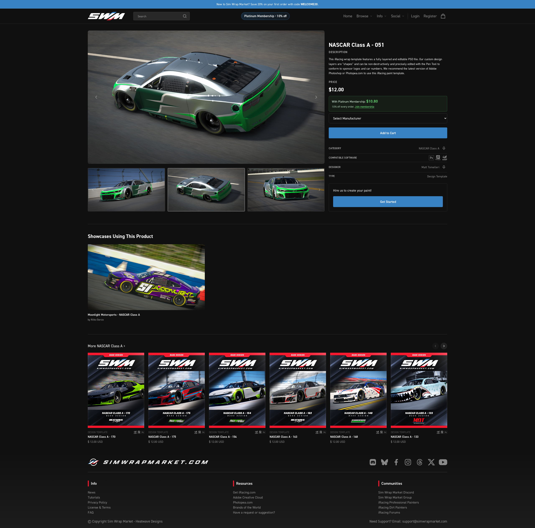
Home (347, 16)
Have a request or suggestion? (254, 512)
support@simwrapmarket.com (424, 521)
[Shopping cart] (443, 16)
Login (415, 16)
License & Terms (99, 507)
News (91, 492)
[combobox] (161, 16)
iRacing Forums (389, 512)
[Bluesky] (384, 462)
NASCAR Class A (429, 148)
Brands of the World (247, 507)
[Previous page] (435, 346)
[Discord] (373, 462)
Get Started (388, 202)
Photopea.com (243, 502)
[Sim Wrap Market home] (106, 16)
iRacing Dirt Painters (392, 507)
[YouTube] (443, 462)
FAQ (91, 512)
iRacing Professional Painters (398, 502)
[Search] (184, 16)
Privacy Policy (97, 502)
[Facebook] (396, 462)
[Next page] (444, 346)
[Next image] (316, 97)
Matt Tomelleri (430, 167)
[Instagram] (408, 462)
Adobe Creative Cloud (248, 497)
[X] (431, 462)
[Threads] (419, 462)
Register (430, 16)
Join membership (364, 106)
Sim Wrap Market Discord (396, 492)
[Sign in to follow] (444, 148)
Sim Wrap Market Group (395, 497)
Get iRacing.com (244, 492)
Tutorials (94, 497)
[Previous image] (96, 97)
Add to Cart (388, 133)
